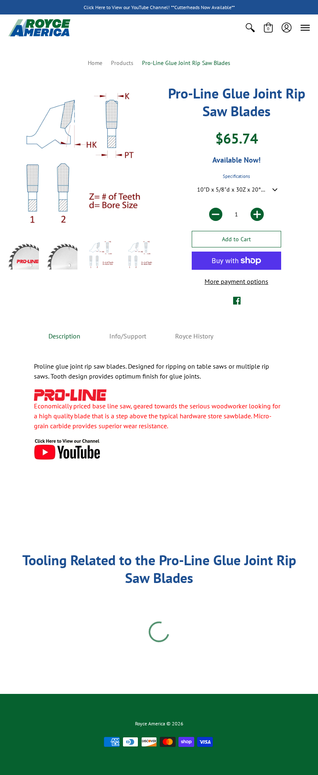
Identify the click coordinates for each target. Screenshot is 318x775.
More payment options (236, 281)
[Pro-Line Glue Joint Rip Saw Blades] (23, 254)
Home (95, 63)
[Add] (257, 214)
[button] (250, 28)
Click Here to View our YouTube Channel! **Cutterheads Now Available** (159, 7)
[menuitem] (250, 28)
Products (122, 63)
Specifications (236, 176)
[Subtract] (215, 214)
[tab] (64, 336)
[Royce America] (39, 28)
